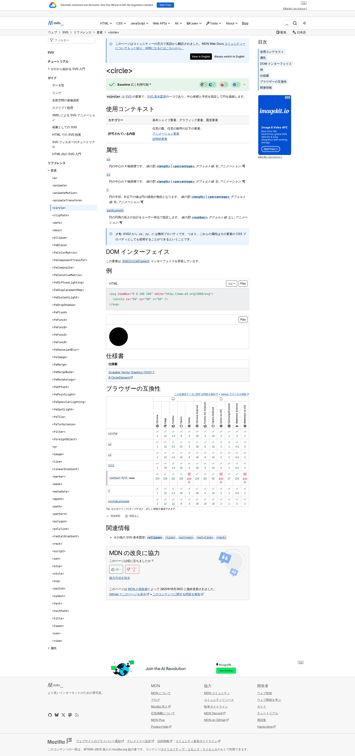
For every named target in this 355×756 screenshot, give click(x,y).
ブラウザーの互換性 (273, 81)
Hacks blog (264, 727)
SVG (128, 96)
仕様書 (264, 75)
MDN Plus (158, 720)
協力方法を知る (119, 578)
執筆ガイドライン (216, 706)
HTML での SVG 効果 (66, 134)
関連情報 (266, 87)
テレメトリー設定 (139, 741)
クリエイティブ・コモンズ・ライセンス (190, 749)
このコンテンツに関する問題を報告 (176, 594)
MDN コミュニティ (217, 693)
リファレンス (57, 163)
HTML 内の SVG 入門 (66, 154)
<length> (163, 166)
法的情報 (163, 741)
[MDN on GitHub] (50, 715)
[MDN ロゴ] (55, 685)
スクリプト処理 (62, 108)
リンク (56, 93)
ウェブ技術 (264, 693)
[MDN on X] (63, 715)
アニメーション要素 (165, 133)
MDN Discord (213, 713)
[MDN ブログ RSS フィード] (77, 715)
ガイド (52, 78)
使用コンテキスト (272, 52)
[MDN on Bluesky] (56, 715)
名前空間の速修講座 (65, 100)
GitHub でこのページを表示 (127, 594)
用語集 (261, 720)
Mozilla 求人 (159, 706)
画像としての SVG (64, 127)
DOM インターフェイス (276, 64)
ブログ (155, 700)
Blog (245, 23)
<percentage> (183, 166)
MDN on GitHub (214, 720)
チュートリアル (58, 61)
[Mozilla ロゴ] (60, 741)
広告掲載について (163, 713)
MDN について (161, 693)
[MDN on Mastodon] (70, 715)
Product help (159, 727)
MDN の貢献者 (138, 589)
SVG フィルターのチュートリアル (73, 144)
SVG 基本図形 (156, 96)
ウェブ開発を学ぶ (269, 700)
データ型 (58, 85)
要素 (54, 170)
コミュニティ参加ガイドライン (196, 741)
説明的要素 (159, 139)
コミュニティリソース (219, 700)
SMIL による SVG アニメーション (73, 117)
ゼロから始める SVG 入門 (68, 69)
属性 (263, 58)
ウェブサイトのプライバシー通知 (98, 741)
